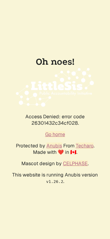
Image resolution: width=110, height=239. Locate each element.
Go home (55, 134)
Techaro (85, 145)
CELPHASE (75, 163)
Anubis (54, 145)
